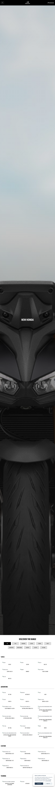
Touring (39, 643)
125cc (15, 643)
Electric (35, 647)
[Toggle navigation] (2, 3)
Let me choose (48, 780)
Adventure (23, 643)
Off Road (43, 647)
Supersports (11, 647)
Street (48, 643)
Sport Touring (19, 647)
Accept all (39, 783)
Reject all (48, 783)
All (7, 643)
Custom (31, 643)
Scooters (27, 647)
